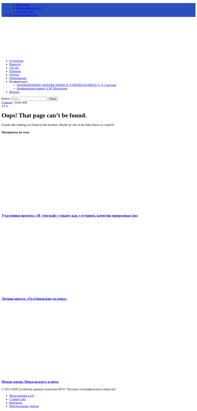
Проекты (15, 71)
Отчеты (14, 74)
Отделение (16, 60)
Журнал (14, 92)
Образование (17, 78)
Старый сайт (25, 11)
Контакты (23, 4)
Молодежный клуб (29, 8)
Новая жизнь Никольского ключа (30, 382)
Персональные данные (24, 406)
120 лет (14, 67)
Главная (7, 102)
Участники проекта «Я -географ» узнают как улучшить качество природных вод (70, 215)
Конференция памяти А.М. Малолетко (42, 88)
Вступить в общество (23, 15)
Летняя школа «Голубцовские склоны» (34, 299)
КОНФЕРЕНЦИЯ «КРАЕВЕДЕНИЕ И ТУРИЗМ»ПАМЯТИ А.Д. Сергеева (66, 85)
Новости (15, 64)
